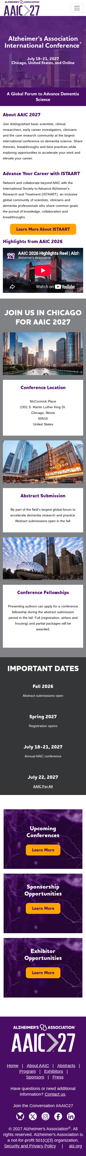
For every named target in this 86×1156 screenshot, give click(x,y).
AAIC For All (43, 786)
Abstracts (66, 1065)
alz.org (75, 1146)
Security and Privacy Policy (30, 1146)
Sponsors (35, 1077)
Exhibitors (53, 1071)
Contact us (55, 1094)
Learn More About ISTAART (43, 229)
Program (27, 1071)
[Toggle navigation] (77, 8)
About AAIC (38, 1065)
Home (12, 1065)
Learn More (43, 849)
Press (58, 1077)
